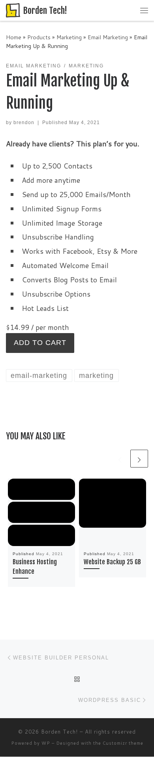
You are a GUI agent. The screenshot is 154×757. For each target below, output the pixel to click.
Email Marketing (108, 37)
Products (39, 37)
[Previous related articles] (120, 459)
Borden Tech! (59, 731)
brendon (23, 122)
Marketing (69, 37)
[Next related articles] (139, 459)
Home (13, 37)
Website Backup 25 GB (112, 562)
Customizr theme (123, 743)
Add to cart (40, 343)
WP (45, 743)
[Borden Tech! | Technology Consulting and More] (13, 10)
